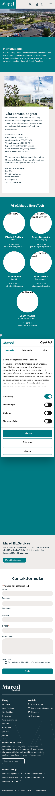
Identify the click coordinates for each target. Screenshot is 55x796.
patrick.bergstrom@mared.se (40, 247)
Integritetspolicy (40, 790)
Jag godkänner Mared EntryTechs (29, 662)
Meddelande (8, 637)
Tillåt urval (27, 442)
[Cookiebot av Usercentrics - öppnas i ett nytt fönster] (40, 343)
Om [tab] (45, 350)
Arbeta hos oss (7, 790)
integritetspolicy (43, 662)
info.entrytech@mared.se (42, 708)
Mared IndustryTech (33, 773)
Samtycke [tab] (10, 350)
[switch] (48, 405)
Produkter (6, 704)
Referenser (7, 716)
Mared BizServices (13, 560)
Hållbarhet (6, 728)
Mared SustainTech (10, 777)
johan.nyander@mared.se (27, 325)
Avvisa (27, 451)
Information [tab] (27, 350)
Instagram (35, 716)
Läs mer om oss (11, 761)
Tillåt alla (27, 433)
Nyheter (5, 724)
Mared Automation (32, 777)
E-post (5, 626)
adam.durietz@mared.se (41, 286)
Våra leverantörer (9, 720)
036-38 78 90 (37, 704)
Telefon (5, 615)
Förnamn (6, 598)
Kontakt (5, 735)
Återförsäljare (7, 712)
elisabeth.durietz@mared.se (14, 247)
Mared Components (10, 773)
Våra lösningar (8, 708)
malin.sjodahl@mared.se (14, 286)
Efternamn (6, 608)
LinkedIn (35, 712)
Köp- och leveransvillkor (24, 790)
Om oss (5, 731)
